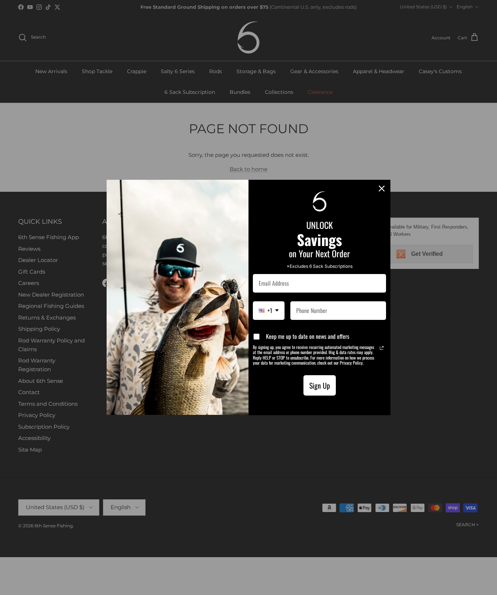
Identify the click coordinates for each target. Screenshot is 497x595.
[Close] (381, 188)
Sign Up (319, 385)
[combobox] (269, 310)
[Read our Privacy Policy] (381, 348)
